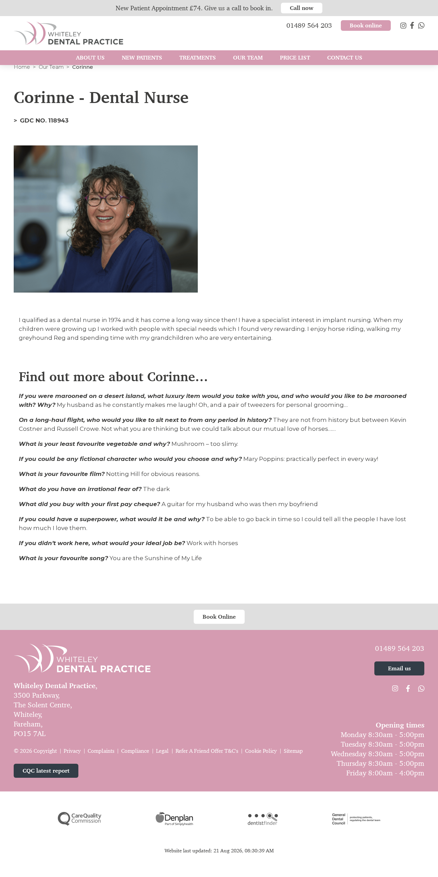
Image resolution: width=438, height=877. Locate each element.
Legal (162, 751)
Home (22, 67)
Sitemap (293, 751)
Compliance (135, 751)
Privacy (72, 751)
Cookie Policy (261, 751)
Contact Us (344, 57)
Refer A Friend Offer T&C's (207, 751)
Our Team (51, 67)
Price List (295, 57)
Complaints (101, 751)
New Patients (142, 57)
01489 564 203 (399, 648)
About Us (90, 57)
